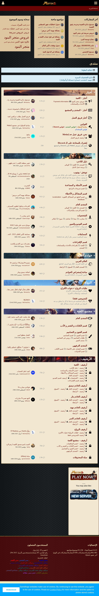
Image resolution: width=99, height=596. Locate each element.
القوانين (83, 124)
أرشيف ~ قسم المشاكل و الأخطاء (73, 373)
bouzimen (44, 555)
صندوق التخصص (88, 52)
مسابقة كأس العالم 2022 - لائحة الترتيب (16, 234)
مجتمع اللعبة (84, 311)
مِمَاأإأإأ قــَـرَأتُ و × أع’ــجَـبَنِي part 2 (17, 324)
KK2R (28, 390)
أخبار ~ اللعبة (81, 98)
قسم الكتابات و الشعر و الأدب (73, 326)
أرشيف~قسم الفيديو (60, 378)
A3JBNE (27, 188)
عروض (26, 32)
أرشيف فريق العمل (78, 138)
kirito (28, 337)
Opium (87, 555)
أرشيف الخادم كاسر (78, 418)
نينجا (74, 219)
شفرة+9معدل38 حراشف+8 (20, 263)
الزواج (88, 282)
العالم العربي (81, 261)
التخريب (27, 185)
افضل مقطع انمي (23, 335)
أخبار (89, 92)
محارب (82, 219)
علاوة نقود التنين (22, 41)
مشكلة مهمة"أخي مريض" (50, 31)
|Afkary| (27, 401)
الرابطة (62, 267)
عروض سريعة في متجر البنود (83, 33)
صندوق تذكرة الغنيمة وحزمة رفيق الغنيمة (15, 100)
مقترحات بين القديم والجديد (20, 244)
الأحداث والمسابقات (78, 104)
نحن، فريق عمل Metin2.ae (75, 134)
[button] (96, 3)
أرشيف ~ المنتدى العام (77, 375)
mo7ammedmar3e (23, 176)
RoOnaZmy (26, 128)
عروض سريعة (16, 32)
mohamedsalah (24, 228)
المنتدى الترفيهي (80, 345)
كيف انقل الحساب (23, 371)
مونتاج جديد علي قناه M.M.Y (20, 225)
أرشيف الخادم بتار (79, 396)
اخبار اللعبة (26, 25)
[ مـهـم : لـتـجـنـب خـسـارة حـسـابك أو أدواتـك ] (76, 80)
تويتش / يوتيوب (80, 172)
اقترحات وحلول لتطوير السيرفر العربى (16, 206)
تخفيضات (13, 25)
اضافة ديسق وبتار (23, 272)
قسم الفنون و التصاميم (77, 332)
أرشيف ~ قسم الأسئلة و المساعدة (72, 370)
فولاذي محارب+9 (24, 387)
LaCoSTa (27, 165)
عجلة (12, 28)
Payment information (61, 101)
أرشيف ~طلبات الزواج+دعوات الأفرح (72, 433)
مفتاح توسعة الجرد (87, 39)
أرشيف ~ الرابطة (78, 391)
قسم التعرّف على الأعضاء (75, 349)
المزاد (19, 24)
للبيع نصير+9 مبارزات (22, 398)
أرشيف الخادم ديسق (78, 385)
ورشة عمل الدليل (78, 167)
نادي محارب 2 (25, 216)
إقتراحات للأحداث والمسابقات (67, 245)
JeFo (28, 135)
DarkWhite (26, 275)
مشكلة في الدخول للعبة (51, 52)
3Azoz (28, 198)
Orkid (28, 319)
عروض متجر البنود (16, 37)
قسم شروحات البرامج (77, 188)
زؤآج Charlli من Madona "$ (20, 431)
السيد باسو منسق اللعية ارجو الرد (18, 444)
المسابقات (82, 234)
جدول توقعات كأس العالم (51, 46)
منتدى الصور (80, 340)
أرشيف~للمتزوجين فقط (76, 435)
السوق (70, 267)
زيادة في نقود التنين (22, 29)
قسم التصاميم (68, 335)
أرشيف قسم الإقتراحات (76, 380)
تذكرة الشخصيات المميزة (84, 77)
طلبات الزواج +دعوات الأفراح (74, 288)
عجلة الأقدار (6, 29)
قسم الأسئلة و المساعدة (76, 185)
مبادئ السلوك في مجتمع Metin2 (18, 125)
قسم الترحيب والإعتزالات (76, 210)
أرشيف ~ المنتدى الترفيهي (75, 451)
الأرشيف (86, 359)
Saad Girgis (26, 218)
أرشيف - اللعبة (80, 365)
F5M (28, 137)
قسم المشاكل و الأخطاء (76, 193)
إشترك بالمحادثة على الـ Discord (72, 143)
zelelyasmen (89, 36)
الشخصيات (82, 215)
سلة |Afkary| (25, 456)
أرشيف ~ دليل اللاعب (77, 368)
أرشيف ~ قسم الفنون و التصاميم (73, 449)
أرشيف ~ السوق (60, 389)
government (26, 459)
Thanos (27, 246)
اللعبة (88, 155)
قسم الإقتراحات (80, 242)
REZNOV (27, 300)
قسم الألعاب (59, 349)
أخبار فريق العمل (79, 118)
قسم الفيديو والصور (78, 224)
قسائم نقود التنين (9, 42)
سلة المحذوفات (80, 457)
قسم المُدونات (79, 351)
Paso (92, 48)
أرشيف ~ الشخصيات (77, 378)
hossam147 (26, 265)
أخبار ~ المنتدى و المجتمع (76, 110)
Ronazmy (91, 29)
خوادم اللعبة (84, 255)
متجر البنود (22, 46)
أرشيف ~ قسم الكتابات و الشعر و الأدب (71, 446)
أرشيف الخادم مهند (78, 407)
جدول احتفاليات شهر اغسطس (49, 24)
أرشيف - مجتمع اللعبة (77, 440)
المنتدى (82, 165)
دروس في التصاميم (64, 338)
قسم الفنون (80, 335)
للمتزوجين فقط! (79, 298)
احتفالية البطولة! (87, 70)
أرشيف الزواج (80, 429)
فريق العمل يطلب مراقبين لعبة (19, 116)
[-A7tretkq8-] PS (24, 209)
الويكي (67, 165)
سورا (61, 219)
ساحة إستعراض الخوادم (76, 272)
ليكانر (54, 219)
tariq (28, 447)
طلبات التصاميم (79, 338)
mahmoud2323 (25, 374)
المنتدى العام (81, 204)
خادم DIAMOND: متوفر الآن (83, 46)
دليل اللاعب (82, 161)
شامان (68, 219)
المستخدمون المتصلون (37, 545)
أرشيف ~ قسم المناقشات (76, 444)
